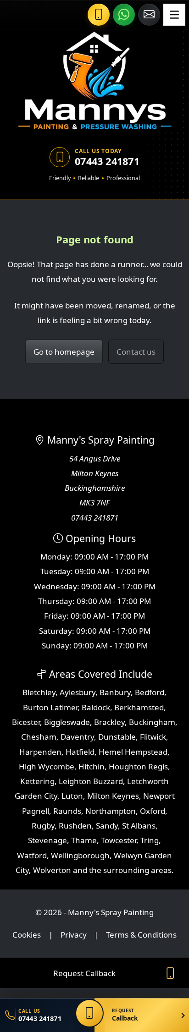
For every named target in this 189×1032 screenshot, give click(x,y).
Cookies (26, 934)
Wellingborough (80, 855)
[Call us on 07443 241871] (99, 15)
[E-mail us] (149, 15)
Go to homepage (63, 351)
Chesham (38, 736)
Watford (32, 855)
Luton (72, 795)
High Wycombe (46, 766)
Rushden (75, 825)
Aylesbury (77, 692)
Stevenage (47, 840)
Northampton (110, 811)
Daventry (77, 736)
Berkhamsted (139, 707)
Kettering (37, 781)
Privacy (74, 934)
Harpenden (40, 752)
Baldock (96, 707)
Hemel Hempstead (133, 752)
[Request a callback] (89, 1013)
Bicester (26, 722)
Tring (149, 840)
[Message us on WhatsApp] (124, 15)
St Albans (139, 825)
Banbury (115, 692)
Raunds (67, 811)
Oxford (152, 811)
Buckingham (152, 722)
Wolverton (52, 870)
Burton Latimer (50, 707)
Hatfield (80, 752)
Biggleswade (67, 722)
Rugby (43, 825)
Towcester (118, 840)
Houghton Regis (138, 766)
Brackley (109, 722)
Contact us (136, 351)
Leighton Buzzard (91, 781)
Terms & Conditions (141, 934)
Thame (84, 840)
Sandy (107, 825)
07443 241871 (107, 161)
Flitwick (153, 736)
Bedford (149, 692)
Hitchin (91, 766)
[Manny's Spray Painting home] (94, 81)
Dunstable (117, 736)
